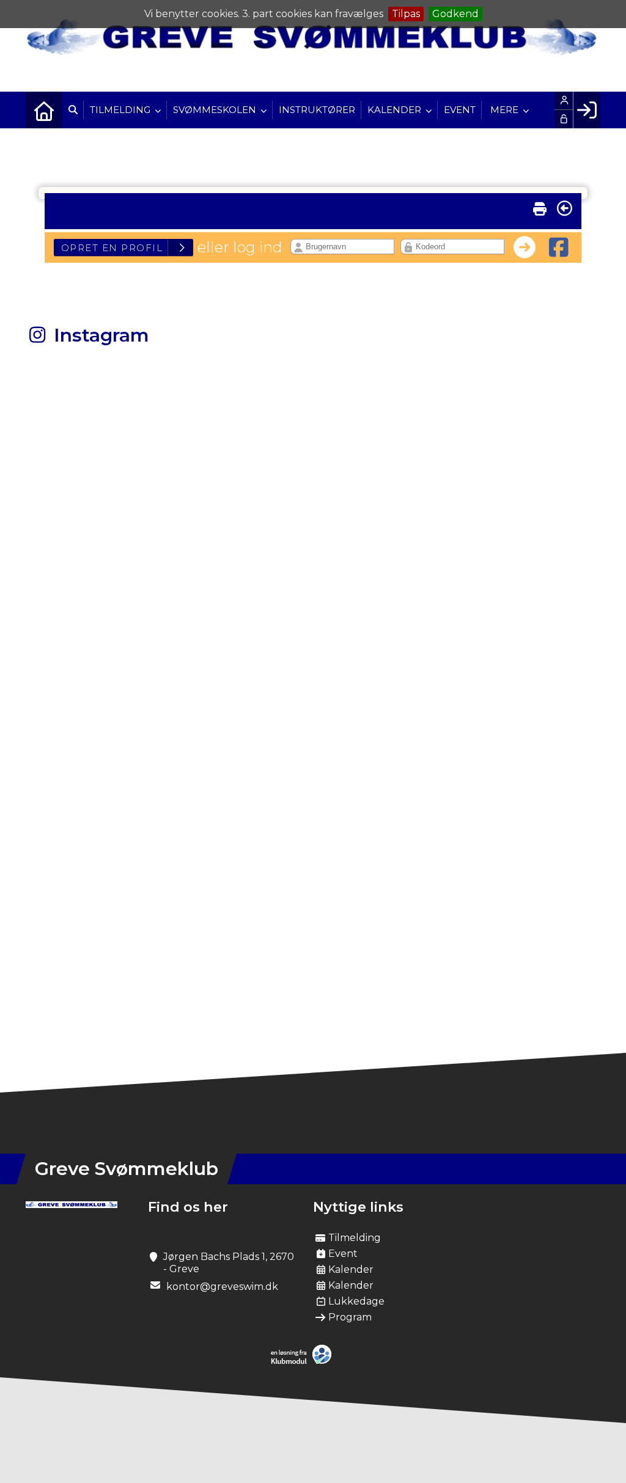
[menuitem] (44, 110)
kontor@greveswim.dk (222, 1286)
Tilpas (406, 14)
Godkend (455, 14)
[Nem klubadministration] (304, 1362)
